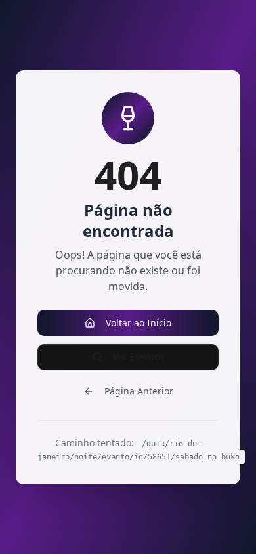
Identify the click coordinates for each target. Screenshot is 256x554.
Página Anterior (138, 391)
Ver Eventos (138, 357)
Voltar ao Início (138, 322)
